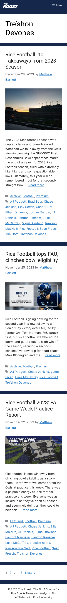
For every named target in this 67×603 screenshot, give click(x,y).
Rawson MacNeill (17, 548)
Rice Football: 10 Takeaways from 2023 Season (30, 61)
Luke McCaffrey (26, 377)
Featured (16, 521)
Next (30, 572)
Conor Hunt (44, 207)
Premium (42, 196)
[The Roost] (10, 5)
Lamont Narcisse (17, 537)
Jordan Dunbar (39, 212)
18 (21, 572)
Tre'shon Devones (33, 234)
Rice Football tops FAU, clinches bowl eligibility (31, 257)
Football (28, 196)
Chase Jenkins (38, 371)
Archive (15, 196)
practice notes (40, 543)
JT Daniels (25, 532)
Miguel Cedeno (32, 223)
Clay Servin (26, 207)
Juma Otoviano (45, 532)
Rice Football (28, 228)
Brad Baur (35, 201)
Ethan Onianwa (16, 212)
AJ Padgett (18, 201)
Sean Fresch (49, 228)
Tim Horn (12, 234)
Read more (36, 185)
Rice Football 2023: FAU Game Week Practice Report (32, 409)
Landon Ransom (29, 218)
